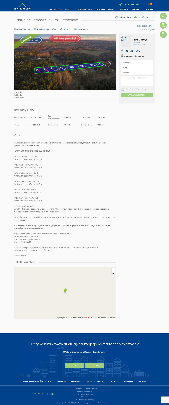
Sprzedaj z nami (85, 9)
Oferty (68, 9)
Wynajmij (75, 381)
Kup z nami (100, 9)
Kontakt (149, 9)
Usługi (111, 9)
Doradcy (124, 9)
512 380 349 (132, 4)
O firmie (100, 381)
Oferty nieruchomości (32, 381)
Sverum (135, 9)
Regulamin (128, 381)
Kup (74, 365)
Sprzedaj (94, 365)
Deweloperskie (55, 9)
